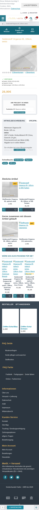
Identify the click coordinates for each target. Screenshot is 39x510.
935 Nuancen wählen (16, 109)
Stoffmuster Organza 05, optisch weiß (10, 200)
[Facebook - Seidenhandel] (5, 477)
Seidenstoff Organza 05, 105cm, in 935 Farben (26, 201)
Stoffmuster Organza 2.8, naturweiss (27, 240)
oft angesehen (22, 304)
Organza (28, 160)
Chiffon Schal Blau (10, 327)
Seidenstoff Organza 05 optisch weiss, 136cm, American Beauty (7, 284)
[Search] (30, 18)
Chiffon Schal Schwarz (26, 328)
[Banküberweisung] (31, 497)
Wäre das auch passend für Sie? (17, 256)
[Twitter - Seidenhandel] (11, 477)
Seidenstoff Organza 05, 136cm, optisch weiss (9, 241)
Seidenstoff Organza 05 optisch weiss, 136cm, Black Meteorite (30, 282)
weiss (5, 163)
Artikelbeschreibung (14, 121)
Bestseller (7, 304)
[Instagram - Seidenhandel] (18, 477)
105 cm (12, 163)
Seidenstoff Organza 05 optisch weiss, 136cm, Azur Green (18, 281)
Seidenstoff (19, 160)
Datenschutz (15, 9)
